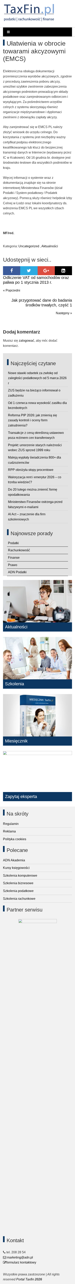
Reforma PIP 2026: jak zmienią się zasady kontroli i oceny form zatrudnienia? (32, 420)
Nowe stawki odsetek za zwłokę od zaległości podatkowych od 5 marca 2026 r (37, 378)
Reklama (9, 831)
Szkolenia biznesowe (18, 883)
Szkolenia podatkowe (18, 891)
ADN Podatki (17, 572)
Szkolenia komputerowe (20, 875)
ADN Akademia (14, 860)
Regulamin (11, 823)
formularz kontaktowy (21, 1262)
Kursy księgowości (16, 867)
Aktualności (49, 246)
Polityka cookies (14, 839)
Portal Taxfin (25, 1279)
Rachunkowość (19, 550)
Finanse (14, 557)
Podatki (13, 543)
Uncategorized (28, 246)
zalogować (26, 340)
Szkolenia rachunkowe (19, 898)
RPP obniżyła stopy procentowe (30, 469)
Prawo (12, 565)
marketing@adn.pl (19, 1257)
